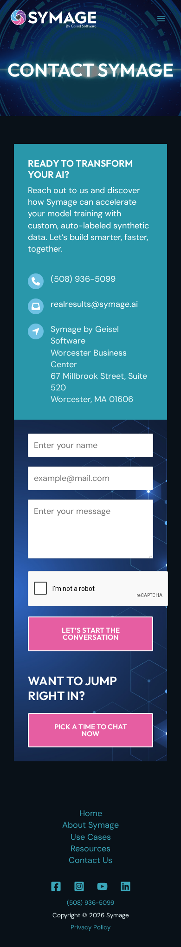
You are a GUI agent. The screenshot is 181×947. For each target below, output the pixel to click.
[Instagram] (79, 886)
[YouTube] (102, 886)
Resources (90, 848)
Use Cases (91, 837)
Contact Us (90, 860)
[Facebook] (56, 886)
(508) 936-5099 (90, 903)
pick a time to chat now (90, 730)
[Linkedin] (125, 886)
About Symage (90, 824)
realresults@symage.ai (94, 304)
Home (90, 813)
